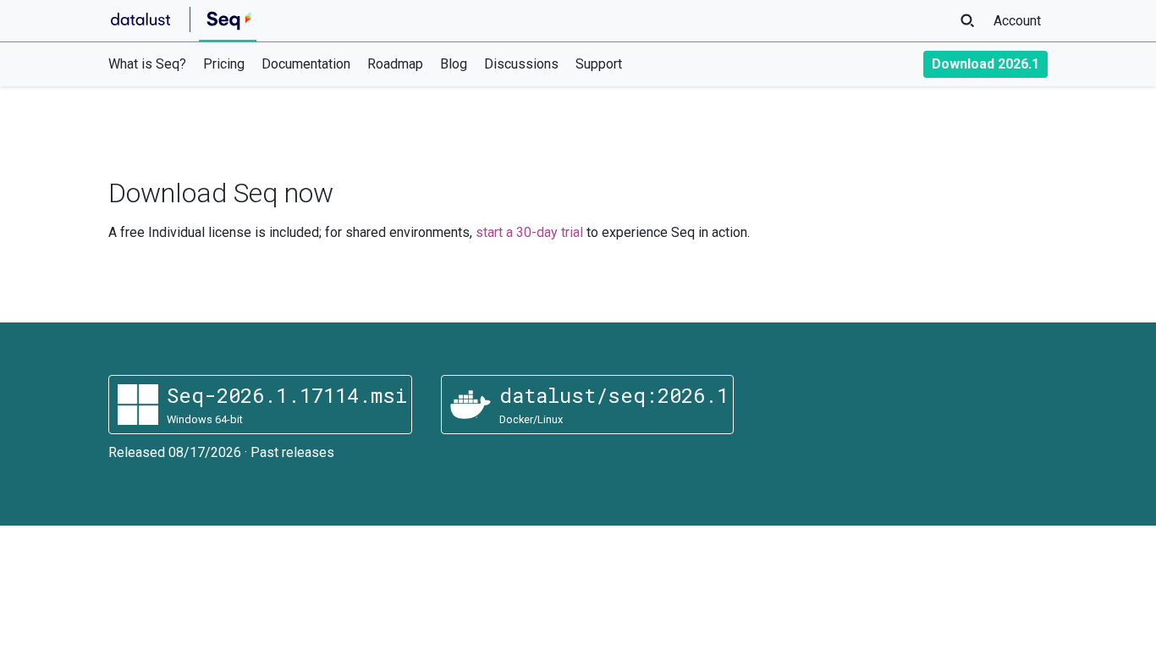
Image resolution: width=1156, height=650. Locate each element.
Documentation (305, 64)
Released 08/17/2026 (174, 452)
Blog (453, 64)
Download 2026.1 (985, 64)
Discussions (521, 64)
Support (598, 64)
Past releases (292, 452)
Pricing (224, 64)
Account (1017, 21)
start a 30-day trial (529, 232)
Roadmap (395, 64)
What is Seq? (147, 64)
